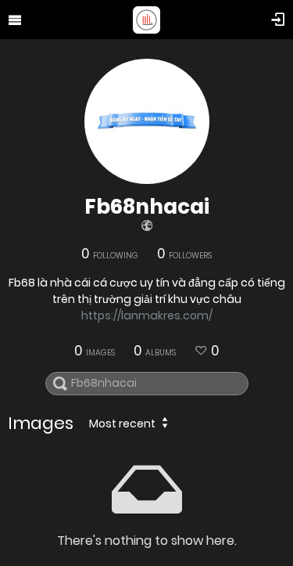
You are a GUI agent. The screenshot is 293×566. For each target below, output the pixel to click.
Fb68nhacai (146, 207)
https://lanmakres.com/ (147, 315)
